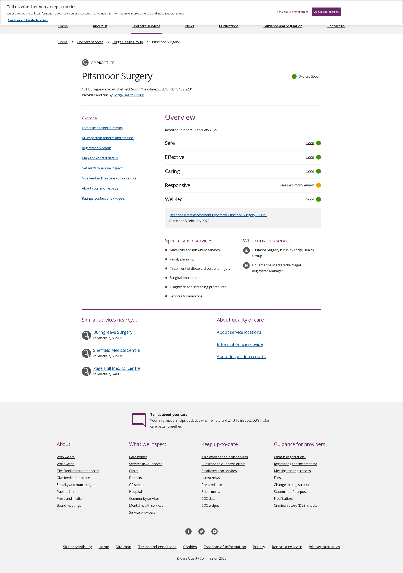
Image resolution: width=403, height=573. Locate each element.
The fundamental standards (78, 470)
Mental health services (146, 505)
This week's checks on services (225, 457)
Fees (277, 477)
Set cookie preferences (292, 12)
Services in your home (145, 464)
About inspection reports (241, 356)
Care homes (138, 457)
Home (63, 26)
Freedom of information (225, 546)
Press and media (69, 498)
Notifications (283, 498)
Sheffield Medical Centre (116, 350)
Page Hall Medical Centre (116, 368)
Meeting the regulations (292, 470)
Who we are (66, 457)
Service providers (142, 512)
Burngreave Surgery (112, 332)
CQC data (209, 498)
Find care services (146, 26)
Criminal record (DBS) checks (295, 505)
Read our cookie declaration (28, 20)
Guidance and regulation (282, 26)
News (189, 26)
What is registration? (290, 457)
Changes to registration (292, 484)
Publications (228, 26)
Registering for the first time (295, 464)
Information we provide (240, 344)
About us (100, 26)
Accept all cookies (326, 12)
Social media (211, 491)
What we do (66, 464)
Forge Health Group (128, 42)
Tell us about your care (168, 414)
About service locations (239, 332)
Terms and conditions (157, 546)
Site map (123, 546)
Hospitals (136, 491)
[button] (305, 76)
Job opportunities (324, 546)
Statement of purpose (290, 491)
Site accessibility (77, 546)
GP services (137, 484)
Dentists (135, 477)
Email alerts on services (219, 470)
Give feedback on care (73, 477)
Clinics (134, 470)
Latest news (211, 477)
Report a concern (287, 546)
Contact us (336, 26)
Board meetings (69, 505)
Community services (144, 498)
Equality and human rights (77, 484)
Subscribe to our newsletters (223, 464)
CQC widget (210, 505)
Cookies (190, 546)
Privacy (259, 546)
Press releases (213, 484)
